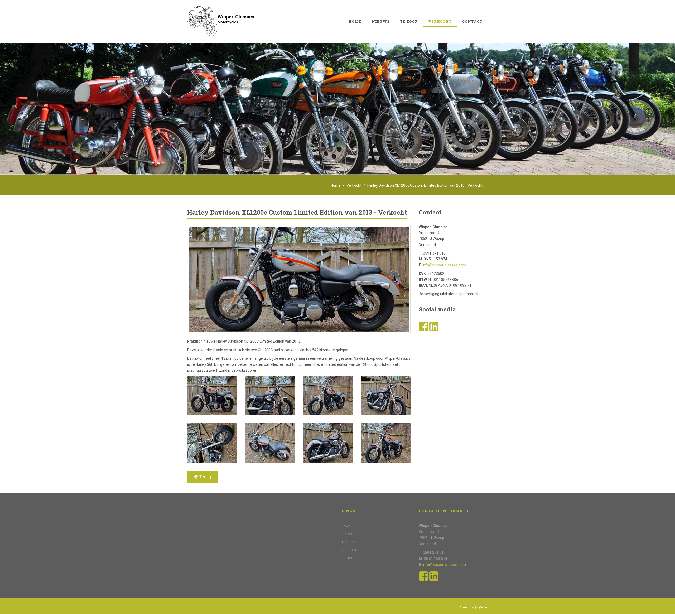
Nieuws (380, 21)
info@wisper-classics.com (444, 265)
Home (354, 21)
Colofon (464, 607)
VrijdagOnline (479, 607)
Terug (204, 476)
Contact (472, 21)
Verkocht (440, 21)
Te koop (409, 21)
